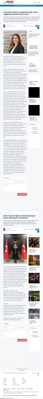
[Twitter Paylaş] (36, 26)
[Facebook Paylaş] (38, 28)
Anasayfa (5, 9)
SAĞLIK (10, 9)
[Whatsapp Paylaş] (38, 26)
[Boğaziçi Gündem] (8, 2)
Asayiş (10, 212)
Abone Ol (25, 25)
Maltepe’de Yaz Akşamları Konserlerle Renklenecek (25, 5)
